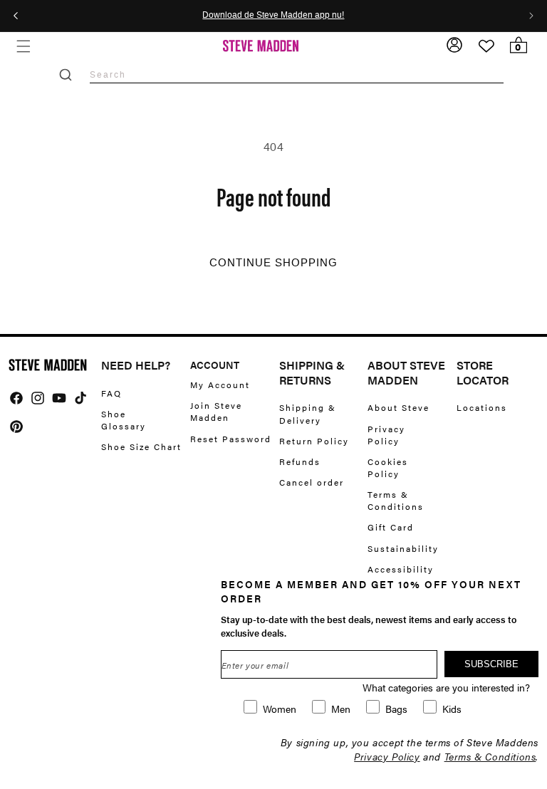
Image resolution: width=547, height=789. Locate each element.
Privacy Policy (386, 434)
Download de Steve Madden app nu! (273, 15)
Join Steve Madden (216, 411)
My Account (220, 385)
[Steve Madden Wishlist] (486, 46)
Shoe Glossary (123, 419)
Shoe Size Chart (141, 446)
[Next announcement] (531, 15)
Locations (482, 408)
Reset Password (230, 438)
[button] (23, 45)
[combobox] (297, 74)
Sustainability (403, 548)
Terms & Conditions (396, 500)
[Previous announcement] (15, 15)
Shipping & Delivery (307, 414)
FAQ (111, 393)
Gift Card (391, 527)
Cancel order (311, 482)
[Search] (65, 75)
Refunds (300, 461)
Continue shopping (273, 263)
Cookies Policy (388, 467)
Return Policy (314, 440)
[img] (16, 398)
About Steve (398, 408)
